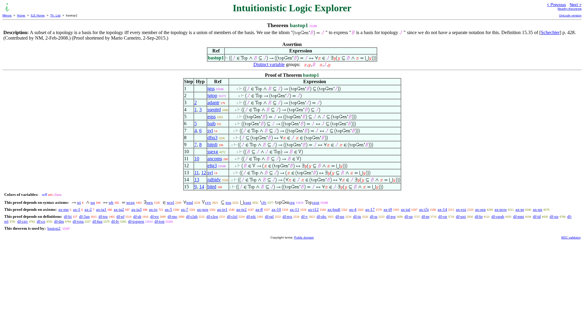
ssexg (212, 151)
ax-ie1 (222, 209)
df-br (479, 216)
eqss (211, 116)
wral (189, 202)
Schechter (550, 32)
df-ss (373, 216)
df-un (339, 216)
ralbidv (214, 179)
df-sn (409, 216)
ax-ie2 (241, 209)
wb (111, 202)
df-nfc (251, 216)
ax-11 (294, 209)
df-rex (287, 216)
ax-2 (88, 209)
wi (79, 202)
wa (92, 202)
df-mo (172, 216)
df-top (160, 221)
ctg (292, 202)
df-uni (461, 216)
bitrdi (212, 144)
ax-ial (405, 209)
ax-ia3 (136, 209)
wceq (130, 202)
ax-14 (442, 209)
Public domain (304, 237)
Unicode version (570, 15)
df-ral (269, 216)
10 (196, 158)
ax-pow (501, 209)
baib (211, 123)
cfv (263, 202)
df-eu (154, 216)
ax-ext (461, 209)
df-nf (120, 216)
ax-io (153, 209)
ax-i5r (424, 209)
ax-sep (480, 209)
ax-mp (63, 209)
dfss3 (212, 137)
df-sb (137, 216)
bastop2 (54, 228)
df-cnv (22, 221)
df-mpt (518, 216)
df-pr (425, 216)
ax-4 (352, 209)
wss (228, 202)
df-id (537, 216)
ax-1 (76, 209)
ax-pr (520, 209)
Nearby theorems (570, 8)
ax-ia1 (101, 209)
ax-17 (370, 209)
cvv (208, 202)
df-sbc (322, 216)
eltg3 (212, 165)
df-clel (232, 216)
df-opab (498, 216)
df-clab (192, 216)
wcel (170, 202)
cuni (247, 202)
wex (149, 202)
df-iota (78, 221)
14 (201, 186)
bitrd (211, 186)
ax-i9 (388, 209)
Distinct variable (269, 64)
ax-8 (259, 209)
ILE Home (38, 15)
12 (203, 172)
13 (196, 179)
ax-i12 (313, 209)
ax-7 (184, 209)
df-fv (115, 221)
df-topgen (136, 221)
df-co (41, 221)
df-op (442, 216)
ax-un (537, 209)
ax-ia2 (119, 209)
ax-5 (168, 209)
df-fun (97, 221)
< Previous (556, 4)
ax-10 (276, 209)
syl (210, 130)
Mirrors (7, 15)
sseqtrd (214, 109)
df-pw (391, 216)
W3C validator (571, 237)
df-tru (103, 216)
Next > (576, 4)
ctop (315, 202)
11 (196, 172)
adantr (213, 102)
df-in (357, 216)
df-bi (68, 216)
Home (21, 15)
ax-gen (202, 209)
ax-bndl (334, 209)
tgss (211, 88)
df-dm (59, 221)
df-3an (84, 216)
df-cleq (212, 216)
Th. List (55, 15)
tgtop (212, 95)
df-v (304, 216)
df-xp (554, 216)
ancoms (214, 158)
